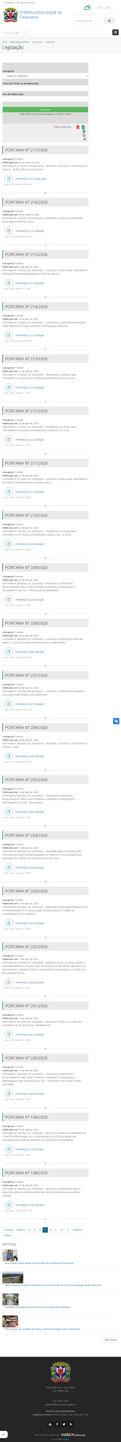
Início (4, 41)
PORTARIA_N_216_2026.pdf (24, 233)
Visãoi (66, 1439)
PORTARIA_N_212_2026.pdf (24, 442)
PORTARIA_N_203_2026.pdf (24, 926)
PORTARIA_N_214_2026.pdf (24, 338)
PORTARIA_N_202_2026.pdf (24, 985)
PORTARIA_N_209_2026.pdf (24, 602)
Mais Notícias (111, 1339)
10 (61, 1229)
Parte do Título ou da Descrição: (20, 83)
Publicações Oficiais (19, 41)
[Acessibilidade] (4, 1434)
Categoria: (8, 71)
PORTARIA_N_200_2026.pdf (24, 1096)
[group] (60, 1436)
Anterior (21, 1229)
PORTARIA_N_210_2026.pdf (24, 547)
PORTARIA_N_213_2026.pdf (24, 390)
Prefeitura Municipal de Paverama (41, 15)
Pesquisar (45, 109)
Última (7, 1235)
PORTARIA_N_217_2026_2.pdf (25, 181)
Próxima (77, 1229)
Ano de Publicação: (13, 94)
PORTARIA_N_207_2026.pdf (24, 707)
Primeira (8, 1229)
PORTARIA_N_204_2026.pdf (24, 870)
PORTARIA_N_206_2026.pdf (24, 759)
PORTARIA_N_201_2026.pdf (24, 1037)
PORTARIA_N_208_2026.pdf (24, 654)
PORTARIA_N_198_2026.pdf (24, 1208)
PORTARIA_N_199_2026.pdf (24, 1152)
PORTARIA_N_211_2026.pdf (24, 494)
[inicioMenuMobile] (115, 32)
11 (68, 1229)
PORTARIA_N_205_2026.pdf (24, 814)
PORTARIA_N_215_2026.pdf (24, 286)
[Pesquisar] (109, 21)
